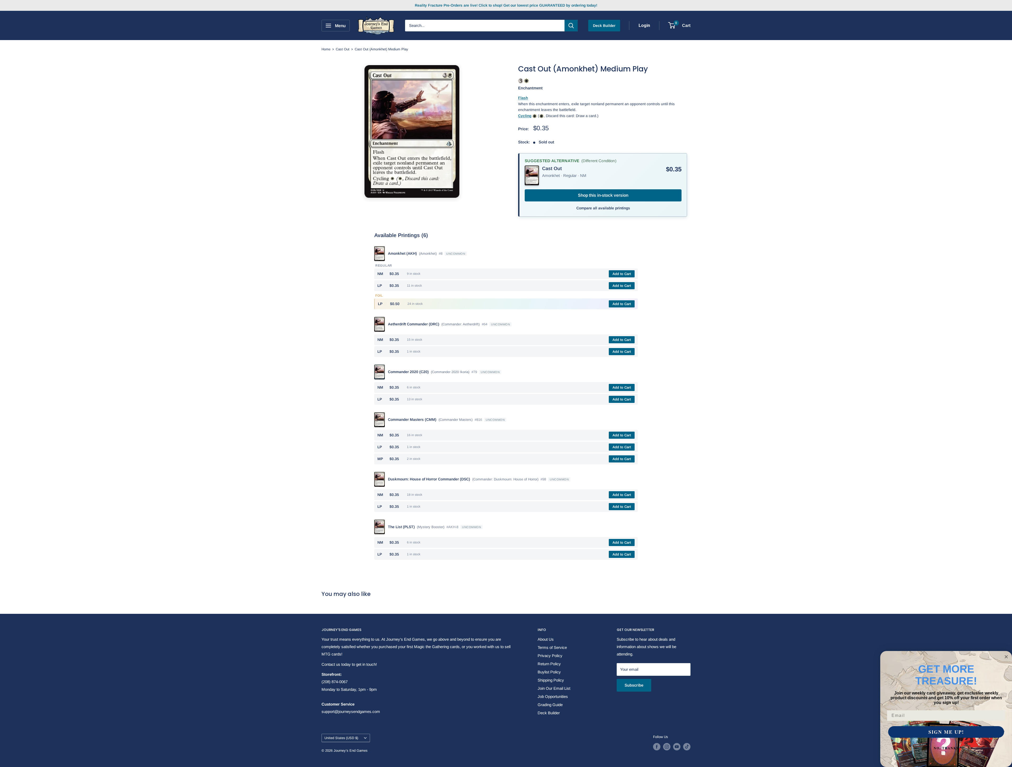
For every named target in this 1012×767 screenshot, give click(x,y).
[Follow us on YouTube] (676, 746)
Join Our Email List (554, 688)
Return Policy (549, 664)
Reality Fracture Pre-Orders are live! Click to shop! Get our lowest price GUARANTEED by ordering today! (506, 5)
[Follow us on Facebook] (656, 746)
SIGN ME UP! (946, 732)
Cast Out (342, 49)
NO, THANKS (946, 748)
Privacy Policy (550, 655)
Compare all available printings (603, 208)
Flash (523, 98)
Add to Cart (621, 274)
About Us (546, 639)
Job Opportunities (553, 696)
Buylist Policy (549, 672)
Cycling (524, 116)
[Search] (571, 25)
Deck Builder (604, 25)
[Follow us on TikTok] (686, 746)
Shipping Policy (551, 680)
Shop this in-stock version (603, 195)
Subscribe (634, 685)
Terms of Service (552, 647)
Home (326, 49)
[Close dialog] (1006, 657)
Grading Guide (550, 704)
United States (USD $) (341, 738)
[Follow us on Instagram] (666, 746)
